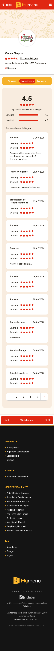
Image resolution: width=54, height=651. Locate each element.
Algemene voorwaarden (18, 452)
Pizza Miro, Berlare (15, 510)
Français (11, 551)
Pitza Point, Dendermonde (19, 497)
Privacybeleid (13, 447)
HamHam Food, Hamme (18, 501)
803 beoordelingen (29, 58)
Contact (10, 460)
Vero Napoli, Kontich (16, 522)
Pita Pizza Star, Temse (17, 514)
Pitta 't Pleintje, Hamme (18, 493)
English (10, 555)
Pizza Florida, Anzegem (18, 505)
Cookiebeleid (13, 456)
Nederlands (12, 547)
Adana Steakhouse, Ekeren (19, 530)
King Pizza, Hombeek (17, 526)
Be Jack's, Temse (15, 518)
